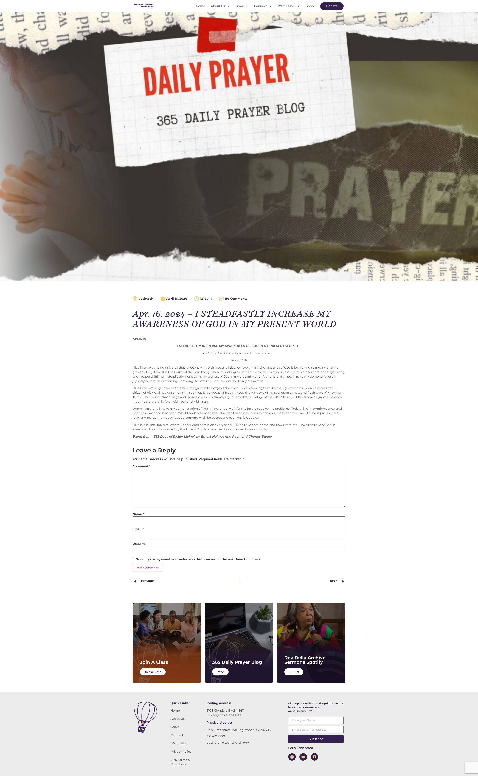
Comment (141, 466)
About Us (218, 6)
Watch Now (286, 6)
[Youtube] (303, 757)
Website (139, 544)
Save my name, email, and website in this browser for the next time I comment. (199, 559)
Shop (310, 6)
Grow (239, 6)
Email (138, 529)
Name (138, 514)
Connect (260, 6)
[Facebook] (314, 757)
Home (200, 6)
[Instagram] (292, 757)
